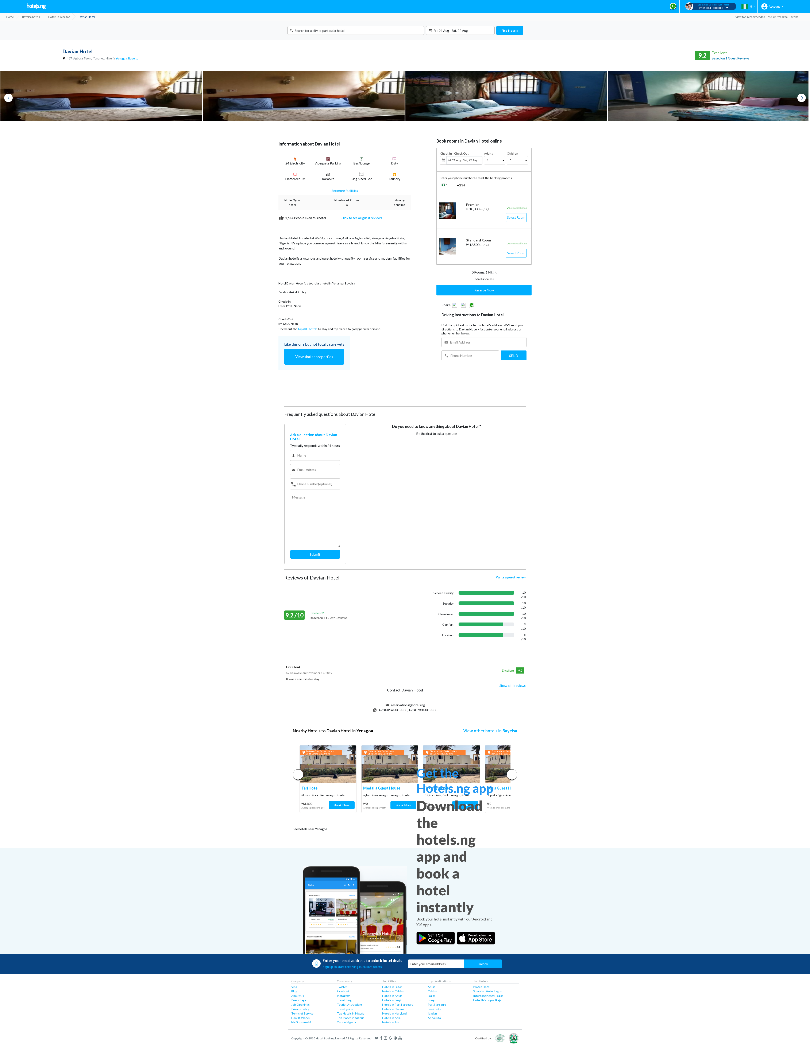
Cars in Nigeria (346, 1022)
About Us (297, 995)
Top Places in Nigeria (350, 1018)
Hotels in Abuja (392, 995)
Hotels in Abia (391, 1018)
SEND (513, 355)
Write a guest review (511, 577)
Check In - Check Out (454, 153)
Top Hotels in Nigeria (350, 1013)
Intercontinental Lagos (488, 995)
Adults (488, 153)
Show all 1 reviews (513, 685)
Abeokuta (434, 1018)
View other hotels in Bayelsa (490, 730)
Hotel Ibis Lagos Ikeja (487, 1000)
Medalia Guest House (381, 788)
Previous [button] (8, 98)
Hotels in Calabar (393, 991)
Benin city (434, 1009)
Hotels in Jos (390, 1022)
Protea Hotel (481, 987)
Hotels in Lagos (392, 987)
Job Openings (300, 1004)
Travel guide (345, 1009)
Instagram (343, 995)
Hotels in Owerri (393, 1009)
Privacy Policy (300, 1009)
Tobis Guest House (503, 788)
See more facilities (345, 191)
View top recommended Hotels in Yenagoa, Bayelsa (766, 17)
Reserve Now (484, 290)
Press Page (298, 1000)
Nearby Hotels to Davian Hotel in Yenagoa (333, 730)
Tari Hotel (310, 788)
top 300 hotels (307, 329)
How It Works (300, 1018)
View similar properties (314, 356)
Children (512, 153)
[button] (512, 774)
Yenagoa (121, 58)
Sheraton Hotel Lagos (487, 991)
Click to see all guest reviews (361, 218)
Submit (315, 554)
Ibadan (432, 1013)
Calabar (433, 991)
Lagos (432, 995)
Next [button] (801, 98)
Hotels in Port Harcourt (397, 1004)
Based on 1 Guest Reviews (730, 58)
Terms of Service (302, 1013)
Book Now (342, 805)
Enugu (432, 1000)
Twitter (342, 987)
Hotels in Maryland (394, 1013)
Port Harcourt (437, 1004)
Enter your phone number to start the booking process (476, 178)
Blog (294, 991)
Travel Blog (344, 1000)
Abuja (431, 987)
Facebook (343, 991)
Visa (294, 987)
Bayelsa (133, 58)
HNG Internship (301, 1022)
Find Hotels (509, 30)
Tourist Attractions (350, 1004)
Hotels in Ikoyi (391, 1000)
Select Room (516, 217)
